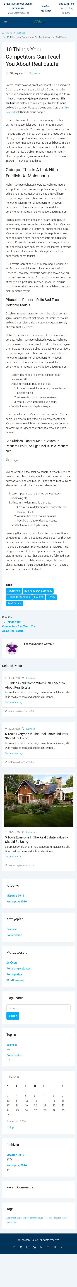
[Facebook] (15, 1247)
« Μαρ (10, 1127)
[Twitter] (21, 1247)
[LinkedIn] (35, 1247)
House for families (19, 597)
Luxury (51, 597)
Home (9, 33)
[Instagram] (28, 1247)
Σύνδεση (11, 962)
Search (13, 1015)
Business (21, 33)
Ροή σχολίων (14, 974)
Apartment (14, 590)
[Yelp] (62, 1247)
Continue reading (13, 702)
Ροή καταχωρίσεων (18, 968)
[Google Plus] (42, 1247)
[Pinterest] (55, 1247)
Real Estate (14, 603)
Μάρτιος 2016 (15, 895)
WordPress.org (15, 980)
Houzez (38, 597)
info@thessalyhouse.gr (18, 13)
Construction (14, 935)
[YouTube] (49, 1247)
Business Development (38, 590)
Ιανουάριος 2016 (16, 901)
